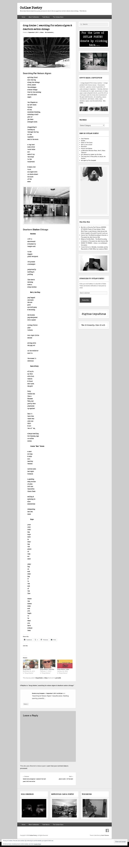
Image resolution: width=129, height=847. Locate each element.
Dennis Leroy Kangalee (38, 693)
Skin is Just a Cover (86, 144)
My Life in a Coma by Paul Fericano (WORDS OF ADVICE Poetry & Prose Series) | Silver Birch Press (93, 229)
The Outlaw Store (58, 17)
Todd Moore (46, 17)
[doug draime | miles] (65, 664)
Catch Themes (105, 835)
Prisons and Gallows (86, 148)
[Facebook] (107, 830)
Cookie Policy (37, 844)
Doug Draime (27, 669)
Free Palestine (85, 138)
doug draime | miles (63, 669)
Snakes (83, 140)
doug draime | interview (47, 669)
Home (23, 17)
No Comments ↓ (49, 32)
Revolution (84, 146)
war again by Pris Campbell (88, 160)
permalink (58, 678)
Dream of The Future (86, 142)
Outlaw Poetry (31, 8)
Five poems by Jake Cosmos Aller (90, 237)
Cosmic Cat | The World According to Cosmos (93, 235)
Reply (26, 704)
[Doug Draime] (30, 664)
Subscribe (85, 300)
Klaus (41, 32)
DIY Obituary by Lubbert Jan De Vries (91, 154)
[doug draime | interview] (47, 664)
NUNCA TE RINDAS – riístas (89, 243)
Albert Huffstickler (34, 17)
